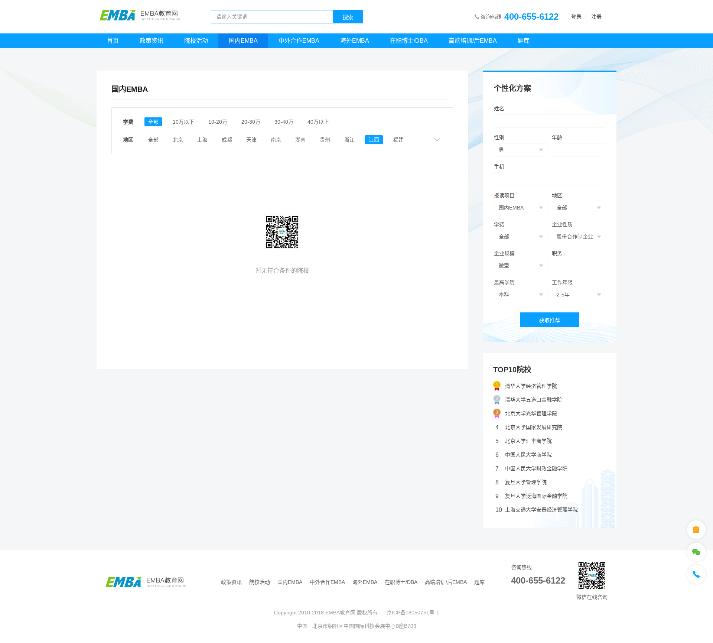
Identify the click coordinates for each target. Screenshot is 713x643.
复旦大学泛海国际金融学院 (531, 496)
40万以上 (318, 122)
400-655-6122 (531, 17)
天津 (251, 140)
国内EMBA (243, 41)
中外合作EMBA (299, 41)
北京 (178, 140)
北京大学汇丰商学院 (523, 441)
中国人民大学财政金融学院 (531, 468)
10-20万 (217, 122)
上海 (202, 140)
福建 (398, 140)
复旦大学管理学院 (521, 482)
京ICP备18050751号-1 (413, 613)
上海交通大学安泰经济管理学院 (536, 510)
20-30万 (250, 122)
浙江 (349, 140)
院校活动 (196, 41)
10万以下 (183, 122)
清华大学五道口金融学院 (533, 400)
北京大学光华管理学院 (531, 413)
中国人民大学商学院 (523, 455)
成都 (227, 140)
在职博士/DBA (409, 41)
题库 (524, 41)
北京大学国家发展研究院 (528, 427)
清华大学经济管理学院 (531, 386)
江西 (374, 140)
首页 (113, 41)
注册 (596, 17)
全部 (153, 122)
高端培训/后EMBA (473, 41)
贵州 (325, 140)
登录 (576, 17)
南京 (276, 140)
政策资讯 (151, 41)
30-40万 (283, 122)
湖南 (300, 140)
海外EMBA (354, 41)
